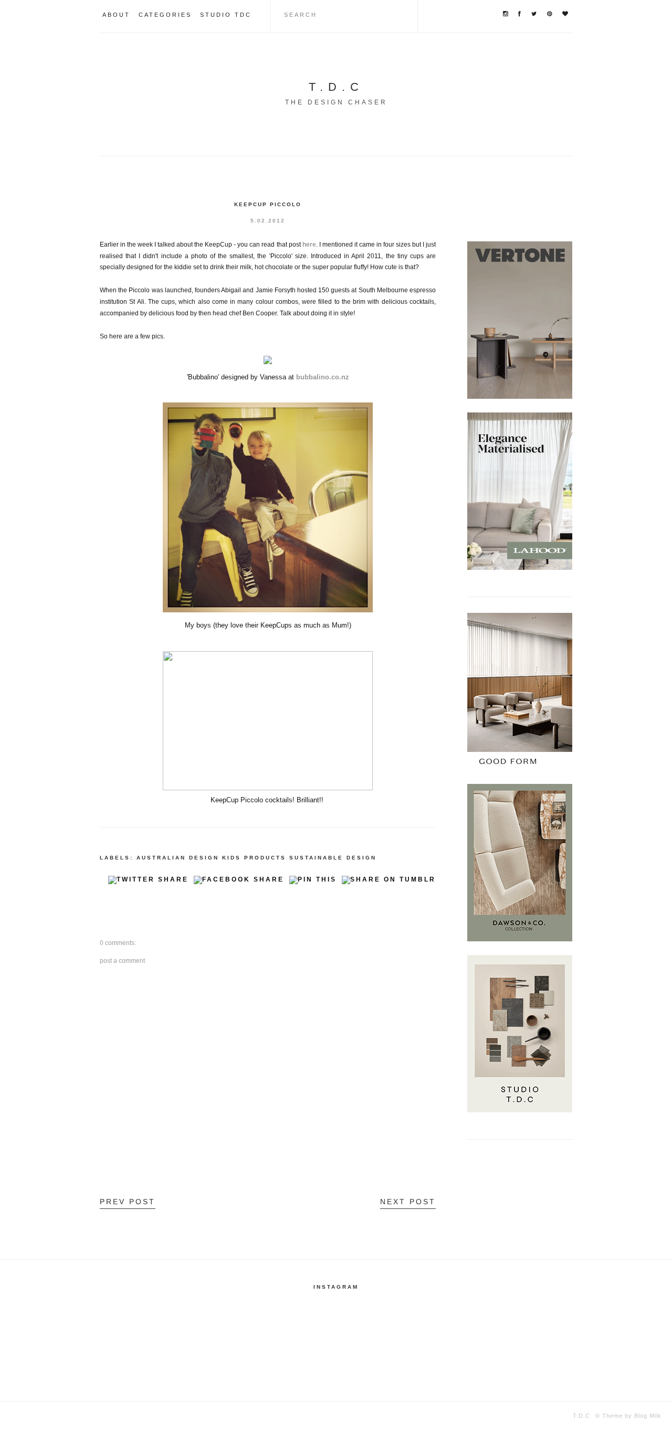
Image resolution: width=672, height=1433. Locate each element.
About (116, 15)
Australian (161, 858)
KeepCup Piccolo (267, 204)
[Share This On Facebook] (239, 882)
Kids (231, 858)
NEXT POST (408, 1201)
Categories (165, 15)
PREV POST (127, 1201)
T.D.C (336, 86)
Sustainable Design (332, 858)
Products (265, 858)
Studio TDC (225, 15)
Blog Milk (647, 1416)
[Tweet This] (148, 882)
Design (204, 858)
